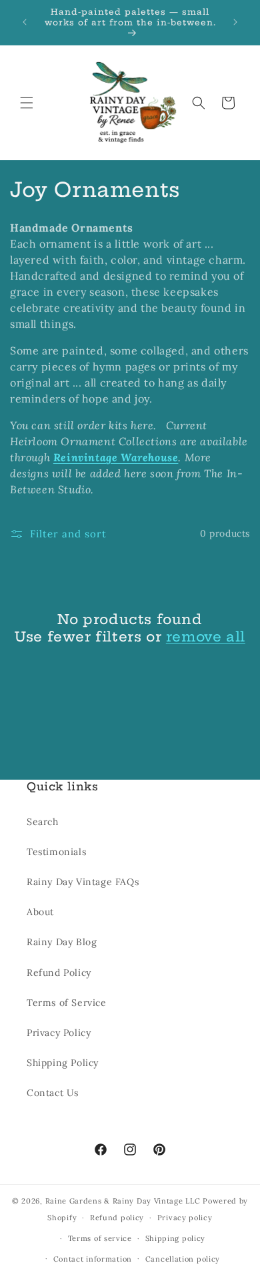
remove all (205, 636)
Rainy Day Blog (62, 942)
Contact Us (53, 1093)
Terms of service (100, 1238)
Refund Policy (59, 973)
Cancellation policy (182, 1259)
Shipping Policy (63, 1063)
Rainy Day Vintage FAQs (83, 882)
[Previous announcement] (24, 22)
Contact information (92, 1259)
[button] (26, 102)
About (40, 912)
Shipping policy (175, 1238)
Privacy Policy (59, 1033)
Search (43, 822)
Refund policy (117, 1217)
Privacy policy (185, 1217)
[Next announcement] (235, 22)
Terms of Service (67, 1003)
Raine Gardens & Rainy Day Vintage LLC (123, 1201)
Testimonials (56, 852)
